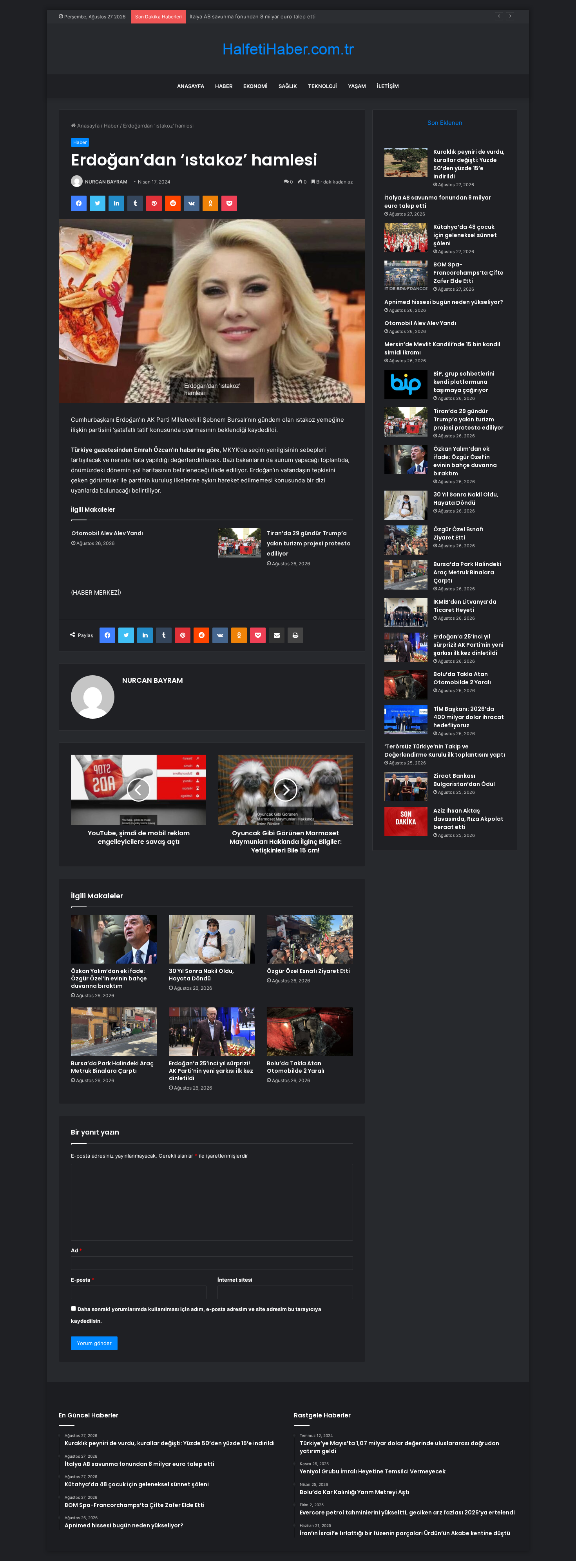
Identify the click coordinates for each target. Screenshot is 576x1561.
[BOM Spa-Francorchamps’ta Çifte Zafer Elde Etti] (405, 275)
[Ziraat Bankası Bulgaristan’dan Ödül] (405, 786)
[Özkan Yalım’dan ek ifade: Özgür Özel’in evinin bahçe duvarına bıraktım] (114, 939)
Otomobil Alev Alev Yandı (107, 533)
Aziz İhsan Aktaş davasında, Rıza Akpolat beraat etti (468, 819)
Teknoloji (322, 86)
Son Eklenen (444, 122)
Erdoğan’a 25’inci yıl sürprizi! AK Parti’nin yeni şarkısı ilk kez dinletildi (211, 1070)
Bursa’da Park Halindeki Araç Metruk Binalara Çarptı (112, 1067)
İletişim (388, 86)
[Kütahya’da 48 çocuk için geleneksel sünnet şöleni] (405, 237)
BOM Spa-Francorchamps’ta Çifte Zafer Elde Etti (468, 273)
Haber (223, 86)
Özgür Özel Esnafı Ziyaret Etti (308, 971)
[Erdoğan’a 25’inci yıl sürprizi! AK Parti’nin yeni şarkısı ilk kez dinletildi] (212, 1031)
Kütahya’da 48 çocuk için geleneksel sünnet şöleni (251, 16)
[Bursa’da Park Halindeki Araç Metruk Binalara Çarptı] (114, 1031)
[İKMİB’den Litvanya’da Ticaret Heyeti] (405, 612)
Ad (76, 1250)
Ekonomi (255, 86)
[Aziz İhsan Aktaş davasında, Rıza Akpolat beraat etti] (405, 821)
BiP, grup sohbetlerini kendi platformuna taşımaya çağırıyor (463, 382)
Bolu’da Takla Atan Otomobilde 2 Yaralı (295, 1067)
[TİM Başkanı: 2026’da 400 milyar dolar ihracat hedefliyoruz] (405, 719)
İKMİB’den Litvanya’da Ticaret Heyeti (464, 606)
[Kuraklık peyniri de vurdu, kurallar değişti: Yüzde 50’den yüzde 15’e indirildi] (405, 162)
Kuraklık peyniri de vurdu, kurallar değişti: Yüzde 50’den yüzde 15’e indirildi (469, 164)
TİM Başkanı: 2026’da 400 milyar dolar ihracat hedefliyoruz (468, 717)
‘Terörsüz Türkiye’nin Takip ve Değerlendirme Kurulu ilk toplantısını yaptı (444, 751)
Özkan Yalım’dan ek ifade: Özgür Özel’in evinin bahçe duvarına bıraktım (109, 978)
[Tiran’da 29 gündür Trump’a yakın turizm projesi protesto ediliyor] (239, 543)
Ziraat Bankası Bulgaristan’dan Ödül (464, 780)
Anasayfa (190, 86)
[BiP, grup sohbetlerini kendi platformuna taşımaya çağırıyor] (405, 384)
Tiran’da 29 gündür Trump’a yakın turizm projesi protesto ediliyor (309, 543)
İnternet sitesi (234, 1280)
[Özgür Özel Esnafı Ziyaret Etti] (310, 939)
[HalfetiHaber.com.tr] (288, 49)
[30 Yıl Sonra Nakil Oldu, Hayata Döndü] (212, 939)
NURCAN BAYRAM (106, 182)
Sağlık (288, 86)
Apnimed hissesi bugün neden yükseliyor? (443, 302)
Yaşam (357, 86)
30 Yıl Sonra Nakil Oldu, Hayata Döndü (201, 974)
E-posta (82, 1280)
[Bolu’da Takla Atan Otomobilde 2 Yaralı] (310, 1031)
